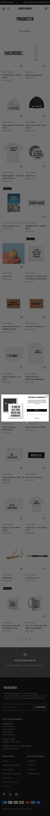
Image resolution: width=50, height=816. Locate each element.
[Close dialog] (46, 396)
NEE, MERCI (37, 418)
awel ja (37, 410)
